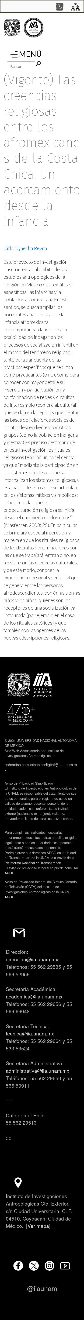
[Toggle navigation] (14, 54)
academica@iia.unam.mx (34, 996)
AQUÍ (9, 872)
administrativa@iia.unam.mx (37, 1070)
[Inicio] (33, 28)
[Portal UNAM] (12, 27)
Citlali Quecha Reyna (25, 248)
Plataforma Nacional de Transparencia (33, 862)
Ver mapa (38, 1225)
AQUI (9, 896)
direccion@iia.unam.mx (32, 959)
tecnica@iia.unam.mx (30, 1033)
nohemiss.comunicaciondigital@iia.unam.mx (41, 767)
